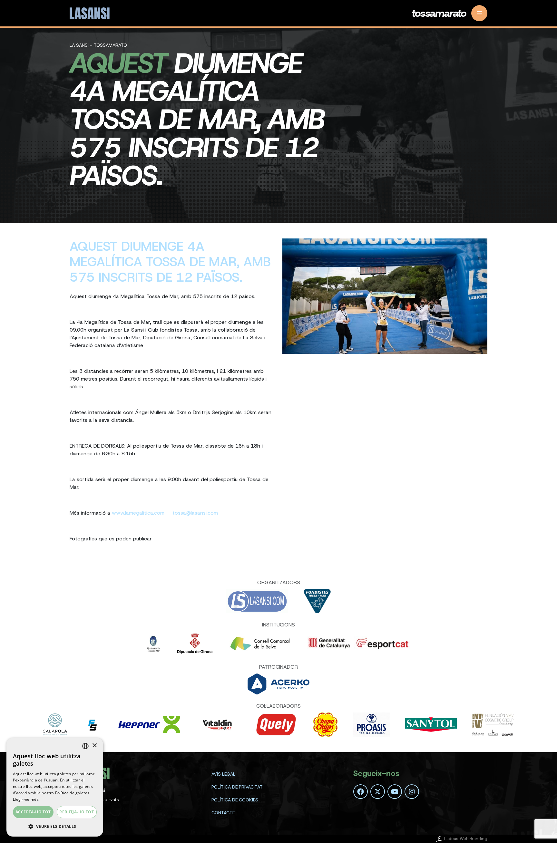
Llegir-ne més (26, 799)
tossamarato (439, 13)
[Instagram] (412, 791)
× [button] (94, 745)
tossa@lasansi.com (195, 512)
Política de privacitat (237, 787)
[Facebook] (360, 791)
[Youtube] (394, 791)
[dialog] (54, 787)
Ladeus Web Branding (465, 838)
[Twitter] (377, 791)
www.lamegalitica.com (138, 512)
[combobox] (85, 746)
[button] (55, 826)
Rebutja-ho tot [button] (76, 812)
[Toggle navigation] (479, 13)
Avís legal (223, 774)
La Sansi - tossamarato (98, 45)
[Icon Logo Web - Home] (91, 13)
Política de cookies (234, 800)
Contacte (223, 813)
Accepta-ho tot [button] (33, 812)
